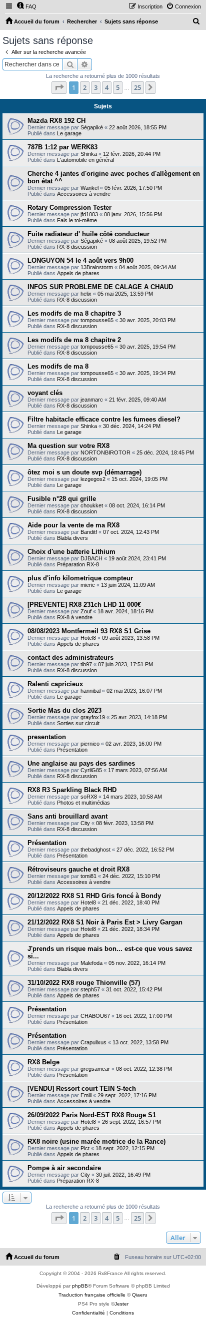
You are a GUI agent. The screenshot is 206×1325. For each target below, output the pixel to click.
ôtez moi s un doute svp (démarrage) (85, 472)
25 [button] (137, 87)
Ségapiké (91, 127)
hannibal (90, 691)
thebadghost (95, 850)
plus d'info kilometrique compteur (80, 578)
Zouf (86, 611)
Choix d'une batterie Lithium (72, 551)
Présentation (72, 750)
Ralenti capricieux (55, 684)
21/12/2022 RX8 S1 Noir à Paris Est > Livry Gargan (105, 922)
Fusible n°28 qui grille (62, 498)
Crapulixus (93, 1042)
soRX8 (88, 797)
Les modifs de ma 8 (58, 366)
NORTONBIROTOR (105, 452)
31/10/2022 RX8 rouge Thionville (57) (84, 982)
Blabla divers (72, 538)
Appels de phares (78, 273)
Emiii (86, 1095)
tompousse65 (97, 320)
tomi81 (88, 876)
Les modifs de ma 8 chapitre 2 (74, 340)
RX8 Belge (44, 1062)
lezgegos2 (93, 479)
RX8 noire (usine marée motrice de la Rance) (97, 1141)
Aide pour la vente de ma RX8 (74, 525)
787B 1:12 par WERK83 (63, 147)
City (85, 823)
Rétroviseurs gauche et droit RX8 (79, 869)
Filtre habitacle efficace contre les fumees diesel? (104, 419)
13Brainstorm (96, 267)
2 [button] (84, 87)
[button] (59, 87)
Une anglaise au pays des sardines (81, 763)
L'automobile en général (85, 160)
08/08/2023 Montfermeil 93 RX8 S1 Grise (89, 631)
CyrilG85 (91, 770)
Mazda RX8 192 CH (57, 120)
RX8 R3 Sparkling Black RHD (72, 790)
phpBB (80, 1286)
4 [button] (106, 87)
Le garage (69, 133)
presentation (47, 737)
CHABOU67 (95, 1016)
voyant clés (45, 393)
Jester (121, 1304)
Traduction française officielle (92, 1295)
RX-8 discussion (77, 247)
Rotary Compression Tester (70, 207)
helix (86, 294)
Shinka (88, 154)
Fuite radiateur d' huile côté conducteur (89, 234)
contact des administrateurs (71, 657)
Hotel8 (88, 638)
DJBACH (91, 558)
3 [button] (96, 87)
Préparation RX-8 (78, 564)
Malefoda (91, 963)
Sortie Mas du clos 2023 (65, 710)
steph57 (90, 989)
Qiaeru (140, 1295)
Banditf (88, 532)
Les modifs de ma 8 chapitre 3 (74, 313)
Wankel (89, 188)
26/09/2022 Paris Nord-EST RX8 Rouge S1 (92, 1115)
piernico (90, 744)
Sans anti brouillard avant (68, 816)
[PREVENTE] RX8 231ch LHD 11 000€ (84, 604)
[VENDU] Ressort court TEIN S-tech (82, 1088)
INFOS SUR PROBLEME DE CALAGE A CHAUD (100, 287)
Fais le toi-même (77, 220)
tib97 (86, 664)
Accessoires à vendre (83, 194)
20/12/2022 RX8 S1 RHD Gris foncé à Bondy (94, 895)
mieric (87, 585)
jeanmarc (91, 400)
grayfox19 (92, 717)
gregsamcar (95, 1069)
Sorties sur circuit (78, 723)
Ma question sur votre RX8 (69, 445)
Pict (85, 1148)
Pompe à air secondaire (64, 1168)
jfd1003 (89, 214)
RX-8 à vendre (74, 617)
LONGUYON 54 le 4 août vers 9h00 (81, 260)
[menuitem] (26, 6)
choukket (91, 505)
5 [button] (118, 87)
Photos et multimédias (83, 803)
